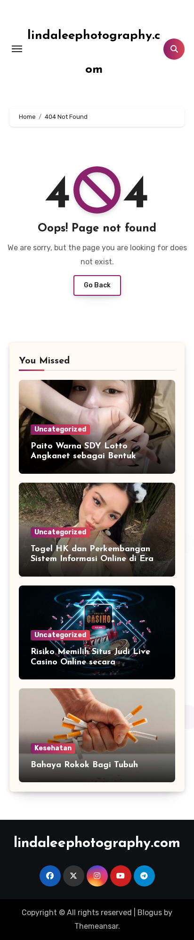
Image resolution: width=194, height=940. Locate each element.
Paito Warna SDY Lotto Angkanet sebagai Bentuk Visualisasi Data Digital (83, 456)
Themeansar (96, 926)
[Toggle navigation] (16, 48)
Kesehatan (53, 748)
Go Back (97, 285)
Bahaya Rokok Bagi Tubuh (84, 765)
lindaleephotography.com (97, 843)
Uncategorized (60, 429)
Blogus (149, 912)
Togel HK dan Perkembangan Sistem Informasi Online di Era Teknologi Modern (92, 559)
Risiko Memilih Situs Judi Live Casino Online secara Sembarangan (90, 662)
